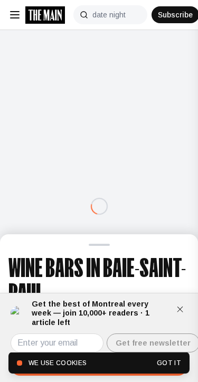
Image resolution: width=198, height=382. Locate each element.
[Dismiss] (180, 309)
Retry (99, 228)
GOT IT (169, 363)
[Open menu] (14, 14)
